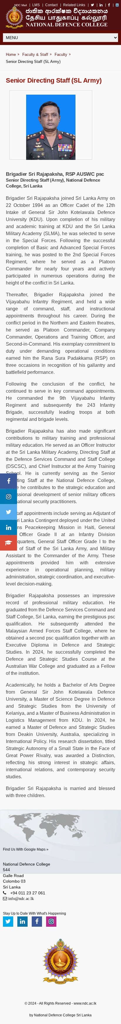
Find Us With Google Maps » (25, 849)
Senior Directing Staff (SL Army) (33, 61)
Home (11, 54)
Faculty (61, 54)
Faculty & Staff (35, 54)
